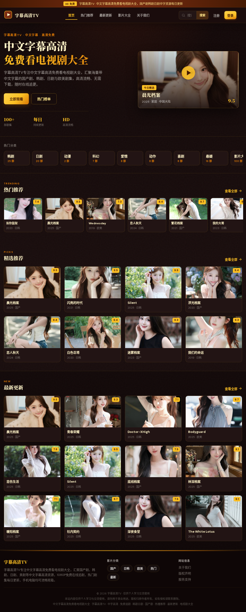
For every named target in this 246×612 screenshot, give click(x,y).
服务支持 (184, 579)
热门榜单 (44, 99)
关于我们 (143, 15)
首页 (71, 15)
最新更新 (105, 15)
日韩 (126, 569)
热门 (153, 569)
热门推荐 (87, 15)
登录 (230, 15)
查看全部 (231, 191)
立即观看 (16, 99)
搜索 (202, 15)
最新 (113, 577)
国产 (113, 569)
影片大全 (124, 15)
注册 (216, 15)
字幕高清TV (15, 562)
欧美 (140, 569)
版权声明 (184, 573)
